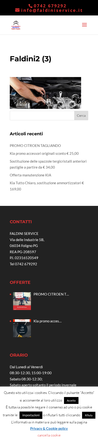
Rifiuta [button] (89, 415)
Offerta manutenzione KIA (30, 175)
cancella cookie (49, 435)
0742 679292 (50, 6)
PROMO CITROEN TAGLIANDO (35, 145)
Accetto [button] (71, 400)
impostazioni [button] (30, 415)
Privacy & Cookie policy (49, 428)
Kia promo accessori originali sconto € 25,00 (44, 153)
